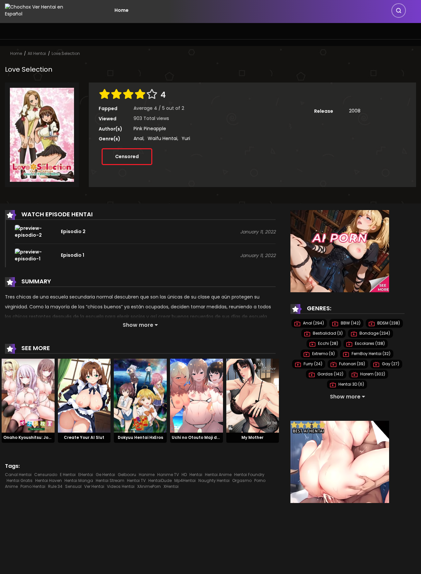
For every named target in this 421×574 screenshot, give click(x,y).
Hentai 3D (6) (350, 384)
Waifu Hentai (162, 138)
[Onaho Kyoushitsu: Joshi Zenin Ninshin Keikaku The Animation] (28, 395)
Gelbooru (127, 474)
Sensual (73, 486)
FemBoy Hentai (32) (370, 353)
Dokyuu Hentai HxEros (140, 437)
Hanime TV (168, 474)
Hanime (147, 474)
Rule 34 (55, 486)
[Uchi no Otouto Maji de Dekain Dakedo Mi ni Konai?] (196, 395)
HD (184, 474)
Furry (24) (312, 364)
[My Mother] (252, 395)
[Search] (398, 10)
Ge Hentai (105, 474)
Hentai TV (136, 480)
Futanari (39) (351, 364)
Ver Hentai (94, 486)
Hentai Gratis (20, 480)
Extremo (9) (323, 353)
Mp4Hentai (185, 480)
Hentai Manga (78, 480)
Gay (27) (390, 364)
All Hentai (37, 53)
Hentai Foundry (249, 474)
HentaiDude (160, 480)
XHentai (171, 486)
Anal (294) (313, 323)
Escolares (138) (369, 343)
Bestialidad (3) (327, 333)
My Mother (252, 437)
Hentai (195, 474)
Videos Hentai (121, 486)
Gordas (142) (329, 374)
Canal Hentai (18, 474)
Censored (127, 156)
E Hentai (68, 474)
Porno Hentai (32, 486)
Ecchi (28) (327, 343)
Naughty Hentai (214, 480)
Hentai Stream (110, 480)
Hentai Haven (48, 480)
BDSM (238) (388, 323)
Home (121, 10)
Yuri (186, 138)
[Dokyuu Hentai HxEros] (140, 395)
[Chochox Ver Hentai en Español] (43, 10)
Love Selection (66, 53)
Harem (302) (372, 374)
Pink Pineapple (150, 128)
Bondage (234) (374, 333)
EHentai (85, 474)
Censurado (45, 474)
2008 (354, 111)
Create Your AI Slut (84, 437)
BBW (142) (350, 323)
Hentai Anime (218, 474)
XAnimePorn (149, 486)
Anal (138, 138)
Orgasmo (242, 480)
